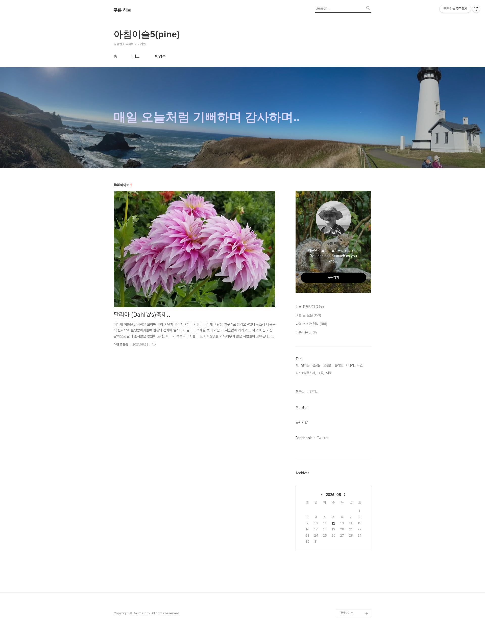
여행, (329, 373)
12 (333, 523)
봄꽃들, (316, 365)
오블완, (327, 365)
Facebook (304, 438)
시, (297, 365)
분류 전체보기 (310, 307)
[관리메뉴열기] (476, 9)
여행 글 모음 (121, 344)
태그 (136, 56)
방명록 (160, 56)
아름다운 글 (306, 332)
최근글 (300, 391)
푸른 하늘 (122, 10)
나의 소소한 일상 (311, 324)
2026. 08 (333, 494)
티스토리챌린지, (306, 373)
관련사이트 (346, 613)
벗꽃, (321, 373)
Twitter (323, 438)
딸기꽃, (305, 365)
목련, (360, 365)
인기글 (314, 391)
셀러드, (339, 365)
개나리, (350, 365)
